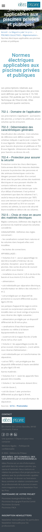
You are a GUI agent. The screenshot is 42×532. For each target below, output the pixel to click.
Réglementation (30, 32)
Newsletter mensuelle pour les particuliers (20, 519)
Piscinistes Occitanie (11, 504)
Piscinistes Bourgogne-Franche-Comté (18, 501)
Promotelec (22, 406)
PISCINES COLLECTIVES (14, 32)
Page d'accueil (10, 29)
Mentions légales (9, 446)
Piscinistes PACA (9, 507)
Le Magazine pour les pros (25, 29)
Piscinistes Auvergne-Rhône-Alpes (17, 498)
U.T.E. (12, 406)
